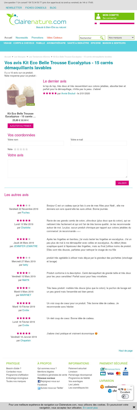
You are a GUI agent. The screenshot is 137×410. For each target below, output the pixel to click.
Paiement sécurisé (77, 368)
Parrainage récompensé (80, 374)
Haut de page (126, 350)
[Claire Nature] (35, 29)
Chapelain (26, 340)
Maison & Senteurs (114, 43)
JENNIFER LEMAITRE (26, 246)
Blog (53, 7)
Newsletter (14, 7)
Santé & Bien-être (78, 43)
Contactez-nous (14, 371)
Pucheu (26, 212)
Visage (8, 43)
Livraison (72, 371)
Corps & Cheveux (23, 43)
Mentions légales (45, 371)
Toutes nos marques (16, 381)
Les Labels (73, 384)
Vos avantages (75, 381)
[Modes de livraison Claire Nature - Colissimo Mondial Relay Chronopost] (115, 392)
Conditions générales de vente (52, 374)
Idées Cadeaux (54, 37)
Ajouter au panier (20, 125)
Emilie (25, 310)
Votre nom (13, 139)
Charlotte (25, 227)
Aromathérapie (56, 43)
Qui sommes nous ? (47, 368)
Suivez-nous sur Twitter (52, 387)
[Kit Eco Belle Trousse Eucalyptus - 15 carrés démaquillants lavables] (20, 95)
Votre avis (15, 155)
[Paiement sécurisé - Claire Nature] (115, 374)
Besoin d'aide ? (13, 368)
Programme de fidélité (79, 377)
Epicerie (96, 43)
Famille (40, 43)
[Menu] (131, 387)
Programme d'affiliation (17, 374)
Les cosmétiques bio (78, 387)
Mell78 (25, 280)
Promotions (37, 37)
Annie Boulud (68, 93)
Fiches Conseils (35, 7)
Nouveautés (22, 37)
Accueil (8, 37)
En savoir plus (90, 407)
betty (25, 264)
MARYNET (25, 295)
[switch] (125, 396)
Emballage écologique (17, 377)
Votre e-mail (77, 139)
